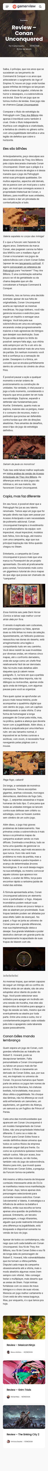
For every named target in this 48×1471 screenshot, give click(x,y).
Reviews (24, 20)
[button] (7, 6)
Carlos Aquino (18, 46)
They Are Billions (29, 115)
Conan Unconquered (27, 104)
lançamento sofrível (29, 263)
